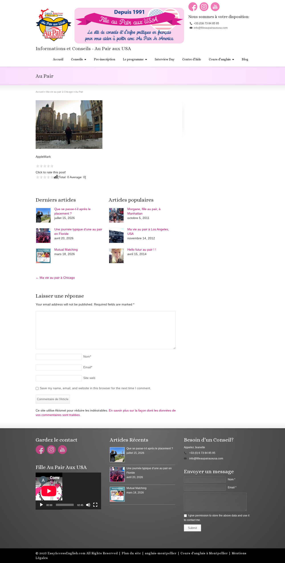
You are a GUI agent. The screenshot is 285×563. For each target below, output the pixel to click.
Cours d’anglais (220, 59)
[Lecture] (41, 505)
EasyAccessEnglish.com (67, 553)
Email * (232, 487)
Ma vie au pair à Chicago (55, 277)
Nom (87, 356)
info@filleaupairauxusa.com (211, 27)
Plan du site (131, 553)
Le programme (133, 59)
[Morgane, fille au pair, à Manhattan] (116, 215)
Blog (245, 59)
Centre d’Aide (191, 59)
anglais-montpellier (161, 553)
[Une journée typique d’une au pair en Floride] (43, 235)
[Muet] (88, 505)
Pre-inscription (104, 59)
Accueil (58, 59)
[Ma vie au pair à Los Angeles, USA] (116, 235)
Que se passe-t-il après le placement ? (149, 448)
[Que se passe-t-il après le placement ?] (43, 215)
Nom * (231, 479)
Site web (89, 378)
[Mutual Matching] (43, 256)
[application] (68, 491)
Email (87, 367)
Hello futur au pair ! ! (141, 249)
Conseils (77, 59)
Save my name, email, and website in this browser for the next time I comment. (95, 388)
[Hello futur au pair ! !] (116, 256)
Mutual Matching (66, 249)
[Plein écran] (95, 505)
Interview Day (165, 59)
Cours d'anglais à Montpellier (204, 553)
